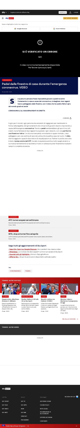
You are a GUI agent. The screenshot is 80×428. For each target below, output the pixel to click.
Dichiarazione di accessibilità (45, 412)
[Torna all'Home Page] (9, 18)
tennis (28, 271)
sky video (5, 408)
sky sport (5, 401)
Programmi (25, 420)
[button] (37, 426)
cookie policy (44, 405)
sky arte (5, 412)
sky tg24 (5, 405)
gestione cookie (45, 401)
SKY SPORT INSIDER (70, 18)
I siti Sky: (4, 397)
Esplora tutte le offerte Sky (20, 12)
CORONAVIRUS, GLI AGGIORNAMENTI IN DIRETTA (26, 111)
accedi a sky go (70, 396)
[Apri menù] (3, 18)
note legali (44, 408)
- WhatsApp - (13, 252)
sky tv (23, 401)
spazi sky (24, 416)
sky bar (23, 412)
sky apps (24, 405)
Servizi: (23, 397)
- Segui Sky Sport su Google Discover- (22, 249)
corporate (43, 421)
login (76, 12)
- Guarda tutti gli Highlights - (19, 254)
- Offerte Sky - (13, 257)
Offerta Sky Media (46, 417)
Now (22, 408)
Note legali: (43, 397)
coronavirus (15, 271)
